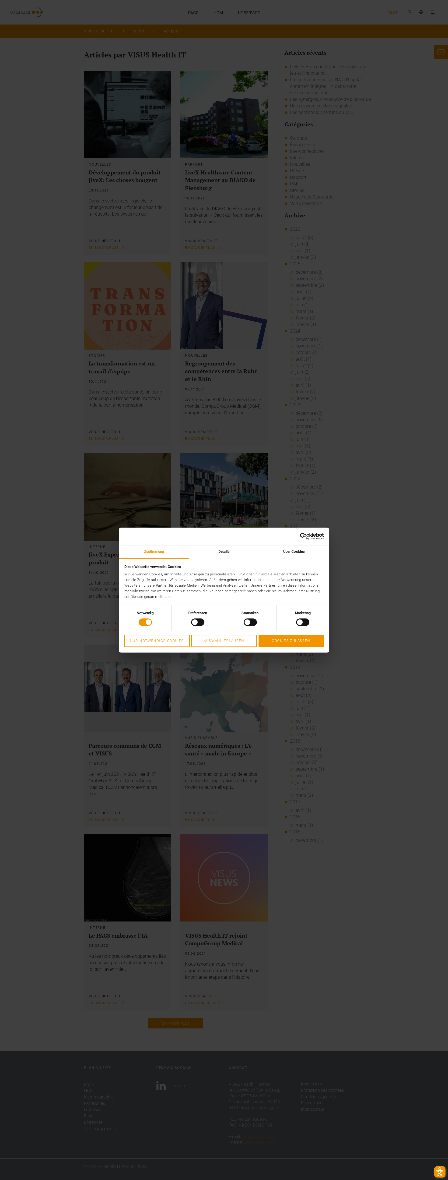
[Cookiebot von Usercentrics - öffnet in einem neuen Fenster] (303, 536)
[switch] (197, 622)
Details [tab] (224, 551)
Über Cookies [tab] (294, 551)
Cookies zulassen (291, 641)
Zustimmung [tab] (154, 551)
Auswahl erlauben (224, 641)
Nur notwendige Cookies (157, 641)
